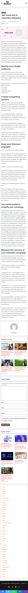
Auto (3, 489)
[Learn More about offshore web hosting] (7, 456)
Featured (4, 509)
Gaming (4, 516)
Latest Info (4, 533)
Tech (3, 558)
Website (3, 413)
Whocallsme (5, 571)
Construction (5, 498)
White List (24, 583)
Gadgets (4, 513)
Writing (3, 576)
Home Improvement (6, 522)
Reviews (4, 551)
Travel (3, 565)
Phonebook (4, 545)
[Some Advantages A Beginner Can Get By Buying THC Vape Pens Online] (7, 470)
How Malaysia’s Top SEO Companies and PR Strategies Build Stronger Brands (7, 353)
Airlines (3, 487)
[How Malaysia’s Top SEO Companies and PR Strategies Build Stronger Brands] (7, 346)
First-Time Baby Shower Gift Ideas (19, 461)
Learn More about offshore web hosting (6, 462)
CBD (3, 496)
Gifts (3, 518)
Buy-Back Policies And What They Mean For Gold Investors (20, 353)
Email (2, 407)
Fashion (4, 507)
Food (3, 511)
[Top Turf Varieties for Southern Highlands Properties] (21, 362)
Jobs (3, 529)
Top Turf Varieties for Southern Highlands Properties (20, 369)
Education (4, 502)
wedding (4, 569)
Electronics (4, 504)
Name (3, 402)
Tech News (4, 560)
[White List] (7, 3)
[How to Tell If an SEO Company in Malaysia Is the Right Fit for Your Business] (7, 362)
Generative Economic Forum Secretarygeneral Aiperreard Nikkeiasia (20, 446)
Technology (4, 562)
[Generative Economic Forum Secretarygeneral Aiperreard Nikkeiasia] (21, 438)
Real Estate (4, 549)
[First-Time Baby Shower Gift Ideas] (21, 455)
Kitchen (4, 531)
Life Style (4, 538)
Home (3, 9)
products (3, 313)
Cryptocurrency (5, 500)
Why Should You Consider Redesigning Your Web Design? (7, 445)
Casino (3, 493)
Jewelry (4, 527)
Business (8, 9)
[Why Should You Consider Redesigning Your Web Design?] (7, 438)
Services (4, 554)
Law (3, 536)
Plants (3, 547)
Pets (3, 542)
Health (3, 520)
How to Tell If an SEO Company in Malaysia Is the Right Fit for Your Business (7, 369)
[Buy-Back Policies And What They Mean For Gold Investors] (21, 346)
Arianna (4, 21)
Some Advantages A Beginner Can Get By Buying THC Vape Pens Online (7, 478)
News (3, 540)
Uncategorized (5, 567)
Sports (3, 556)
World (3, 574)
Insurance (4, 525)
